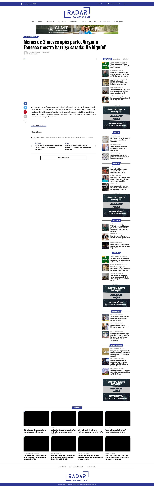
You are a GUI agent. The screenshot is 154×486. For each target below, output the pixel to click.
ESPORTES (92, 21)
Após (43, 137)
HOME (32, 21)
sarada (90, 137)
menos (68, 137)
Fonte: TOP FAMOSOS (38, 126)
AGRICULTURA (62, 21)
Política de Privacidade (113, 4)
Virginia (33, 139)
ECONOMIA (73, 21)
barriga (49, 137)
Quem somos (128, 4)
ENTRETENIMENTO (105, 21)
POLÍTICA (83, 21)
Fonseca (61, 137)
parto (85, 137)
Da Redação (34, 54)
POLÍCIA (40, 21)
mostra (79, 137)
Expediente (98, 4)
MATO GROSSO (119, 21)
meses (73, 137)
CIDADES (49, 21)
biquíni (55, 137)
